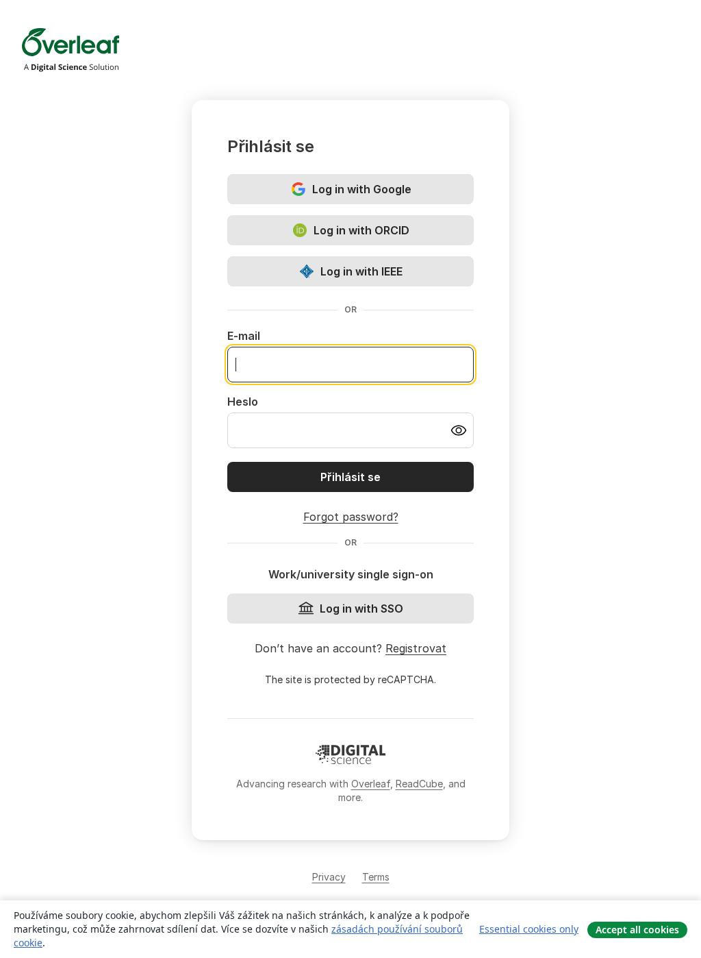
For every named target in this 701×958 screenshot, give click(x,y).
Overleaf (370, 783)
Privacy (329, 877)
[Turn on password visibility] (459, 430)
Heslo (242, 401)
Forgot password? (350, 517)
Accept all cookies (637, 929)
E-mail (243, 336)
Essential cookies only (528, 928)
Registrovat (415, 648)
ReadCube (419, 783)
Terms (376, 877)
